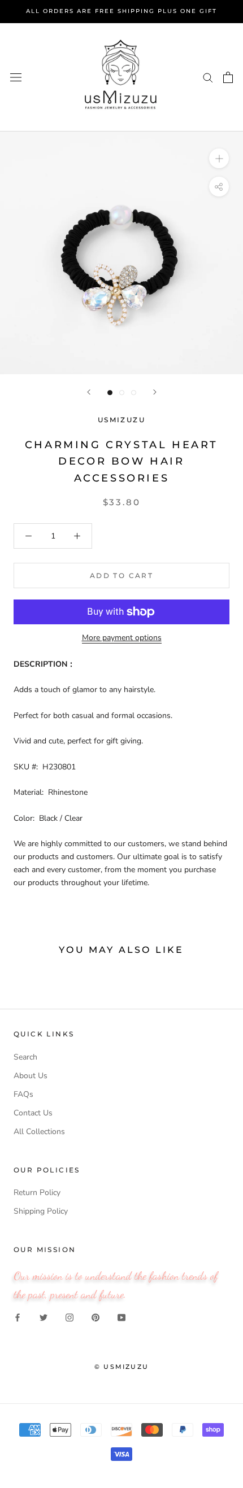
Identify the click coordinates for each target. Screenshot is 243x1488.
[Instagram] (69, 1316)
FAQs (23, 1094)
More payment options (122, 637)
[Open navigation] (15, 77)
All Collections (39, 1131)
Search (25, 1057)
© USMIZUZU (121, 1367)
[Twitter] (43, 1316)
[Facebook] (17, 1316)
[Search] (208, 77)
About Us (30, 1075)
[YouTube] (121, 1316)
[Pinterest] (95, 1316)
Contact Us (33, 1113)
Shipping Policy (41, 1211)
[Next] (155, 392)
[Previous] (88, 392)
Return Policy (37, 1192)
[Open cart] (228, 77)
